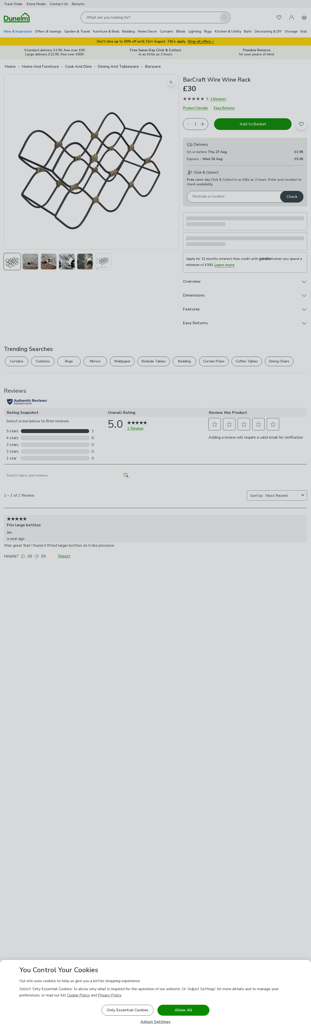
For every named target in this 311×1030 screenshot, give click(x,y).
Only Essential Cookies (128, 1010)
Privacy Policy (109, 995)
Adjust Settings (155, 1022)
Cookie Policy (78, 995)
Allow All (183, 1010)
